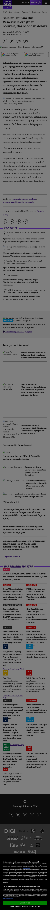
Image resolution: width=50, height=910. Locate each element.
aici (20, 876)
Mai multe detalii (26, 868)
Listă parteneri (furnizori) (8, 898)
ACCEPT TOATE (25, 903)
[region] (25, 882)
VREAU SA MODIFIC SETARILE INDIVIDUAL (25, 906)
